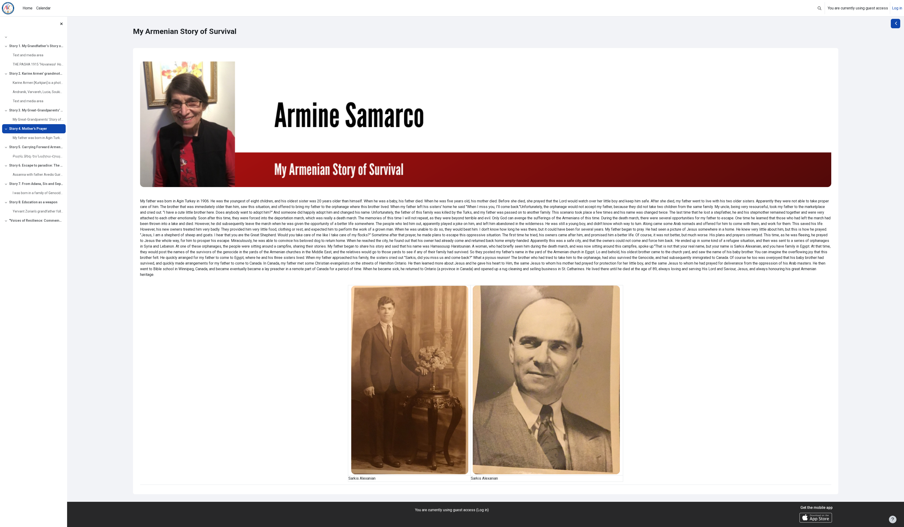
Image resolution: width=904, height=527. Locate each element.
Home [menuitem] (27, 8)
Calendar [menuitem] (43, 8)
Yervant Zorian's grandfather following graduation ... (38, 211)
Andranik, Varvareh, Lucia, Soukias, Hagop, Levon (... (38, 92)
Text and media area (28, 55)
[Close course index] (61, 24)
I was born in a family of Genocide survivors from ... (38, 193)
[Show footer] (892, 519)
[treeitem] (33, 36)
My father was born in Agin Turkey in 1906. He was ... (38, 138)
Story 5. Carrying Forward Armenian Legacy (36, 147)
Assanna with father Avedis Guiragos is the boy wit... (38, 174)
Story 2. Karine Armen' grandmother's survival (36, 73)
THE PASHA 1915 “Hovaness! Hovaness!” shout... (38, 64)
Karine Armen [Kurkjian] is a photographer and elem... (38, 83)
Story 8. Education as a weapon (33, 202)
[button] (819, 8)
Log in (897, 8)
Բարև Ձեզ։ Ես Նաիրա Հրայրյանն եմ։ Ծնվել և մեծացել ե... (38, 156)
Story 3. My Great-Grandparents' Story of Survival (36, 110)
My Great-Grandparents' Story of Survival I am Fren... (38, 119)
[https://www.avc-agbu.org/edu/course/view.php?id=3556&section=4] (485, 124)
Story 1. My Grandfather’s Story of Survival (36, 46)
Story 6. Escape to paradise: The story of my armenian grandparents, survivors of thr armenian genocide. (36, 165)
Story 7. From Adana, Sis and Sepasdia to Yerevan (36, 184)
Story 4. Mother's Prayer (28, 129)
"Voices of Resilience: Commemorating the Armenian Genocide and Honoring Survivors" (36, 220)
